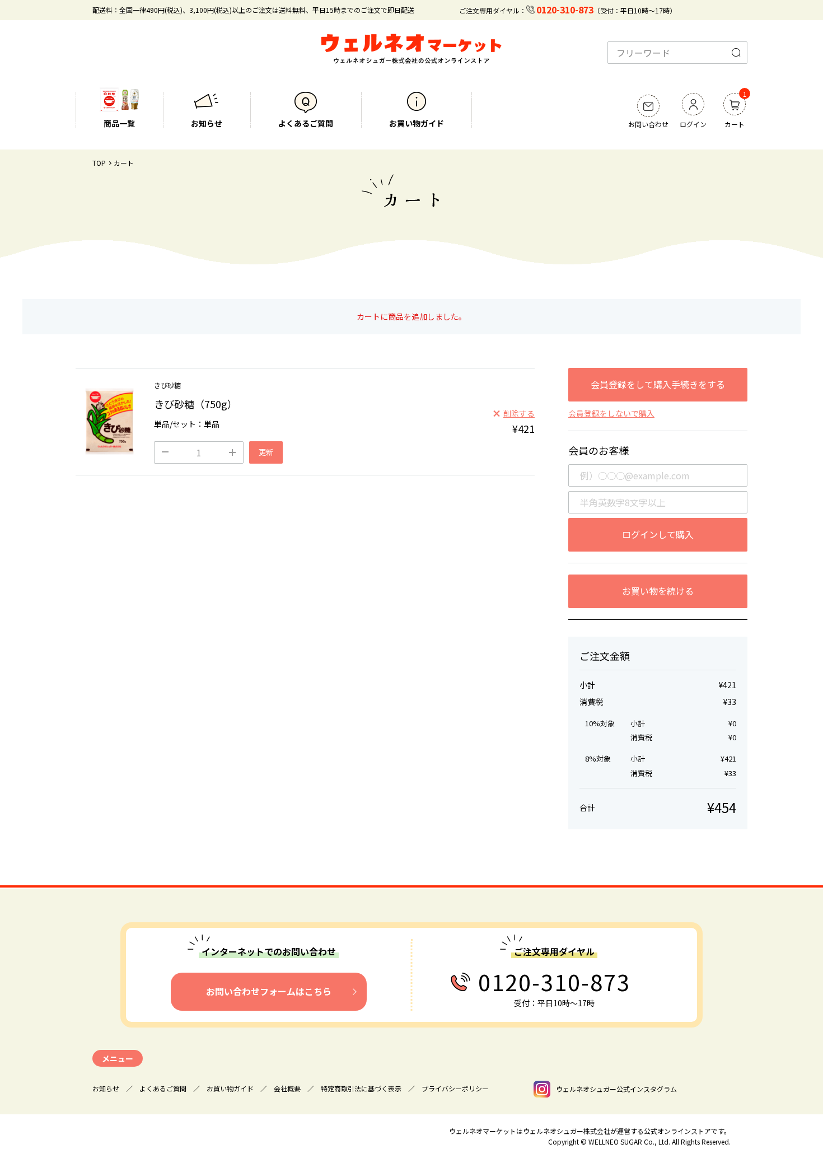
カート (734, 111)
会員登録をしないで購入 (611, 413)
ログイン (693, 124)
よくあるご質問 (305, 123)
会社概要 (287, 1088)
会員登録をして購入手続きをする (658, 384)
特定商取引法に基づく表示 (361, 1088)
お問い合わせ (648, 124)
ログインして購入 (658, 534)
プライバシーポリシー (455, 1088)
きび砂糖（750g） (195, 403)
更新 (266, 452)
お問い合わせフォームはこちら (268, 991)
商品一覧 (119, 123)
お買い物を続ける (658, 590)
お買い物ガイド (416, 123)
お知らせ (206, 123)
